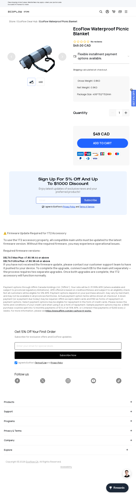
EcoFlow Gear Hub (27, 21)
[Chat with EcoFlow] (127, 473)
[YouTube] (93, 380)
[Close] (131, 89)
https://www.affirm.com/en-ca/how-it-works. (69, 310)
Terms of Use (40, 362)
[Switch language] (120, 11)
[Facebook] (17, 380)
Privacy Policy (69, 207)
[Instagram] (68, 380)
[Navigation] (126, 12)
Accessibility (66, 466)
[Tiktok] (118, 380)
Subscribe (90, 200)
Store (12, 21)
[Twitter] (42, 380)
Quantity (80, 112)
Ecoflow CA (32, 461)
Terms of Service (87, 207)
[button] (133, 98)
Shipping (77, 69)
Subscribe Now (68, 355)
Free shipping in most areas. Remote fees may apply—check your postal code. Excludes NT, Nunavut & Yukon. (35, 3)
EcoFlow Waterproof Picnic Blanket (58, 21)
